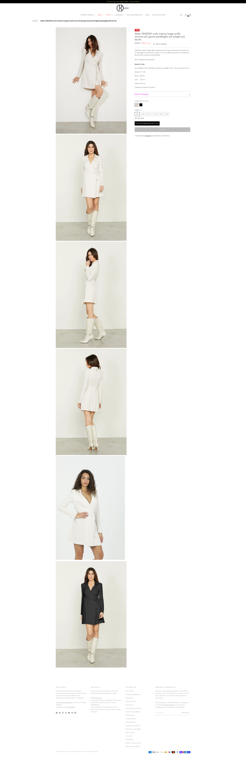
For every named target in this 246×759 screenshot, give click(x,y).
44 (155, 114)
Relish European (66, 751)
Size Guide (129, 691)
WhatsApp (71, 707)
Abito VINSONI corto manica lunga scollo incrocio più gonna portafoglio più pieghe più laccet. (78, 21)
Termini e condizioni (133, 712)
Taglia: (138, 110)
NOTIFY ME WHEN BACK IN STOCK (147, 123)
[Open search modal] (181, 15)
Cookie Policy (131, 722)
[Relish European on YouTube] (69, 713)
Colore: (142, 101)
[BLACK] (141, 105)
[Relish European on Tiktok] (66, 713)
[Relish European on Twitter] (60, 713)
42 (149, 114)
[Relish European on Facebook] (57, 713)
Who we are (130, 732)
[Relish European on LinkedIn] (75, 713)
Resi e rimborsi (131, 701)
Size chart (140, 118)
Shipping (148, 136)
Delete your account (133, 743)
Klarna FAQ (130, 705)
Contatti (129, 736)
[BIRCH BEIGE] (136, 105)
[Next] (144, 1)
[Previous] (101, 1)
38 (137, 114)
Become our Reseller (133, 729)
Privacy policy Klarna (133, 708)
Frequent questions (133, 726)
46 (161, 114)
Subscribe (185, 712)
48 (167, 114)
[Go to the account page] (185, 15)
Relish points (130, 715)
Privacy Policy (131, 719)
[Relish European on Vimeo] (72, 713)
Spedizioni (129, 698)
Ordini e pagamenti (133, 694)
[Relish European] (123, 8)
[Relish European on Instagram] (63, 713)
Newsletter (129, 739)
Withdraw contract (133, 746)
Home (35, 21)
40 (143, 114)
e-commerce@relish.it (64, 702)
